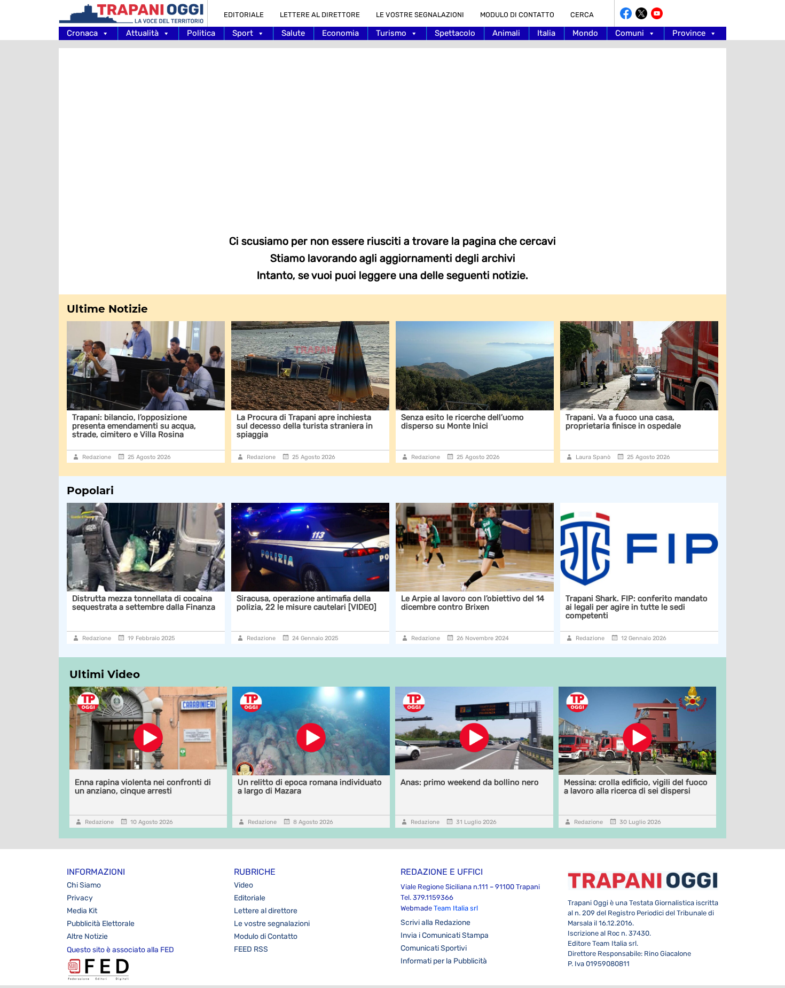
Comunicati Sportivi (434, 948)
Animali (506, 33)
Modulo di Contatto (517, 15)
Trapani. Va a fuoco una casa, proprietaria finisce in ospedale (623, 422)
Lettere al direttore (320, 15)
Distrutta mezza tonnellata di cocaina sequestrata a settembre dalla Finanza (143, 603)
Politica (201, 33)
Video (243, 885)
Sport (242, 33)
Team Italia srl (456, 908)
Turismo (391, 33)
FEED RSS (251, 949)
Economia (340, 33)
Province (688, 33)
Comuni (629, 33)
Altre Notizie (87, 936)
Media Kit (82, 910)
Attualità (142, 33)
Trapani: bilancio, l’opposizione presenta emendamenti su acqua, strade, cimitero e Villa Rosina (134, 426)
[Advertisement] (392, 133)
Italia (546, 33)
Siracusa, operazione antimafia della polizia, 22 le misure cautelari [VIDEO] (306, 603)
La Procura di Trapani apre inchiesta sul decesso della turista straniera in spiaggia (305, 426)
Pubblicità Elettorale (101, 923)
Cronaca (82, 33)
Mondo (585, 33)
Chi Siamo (84, 885)
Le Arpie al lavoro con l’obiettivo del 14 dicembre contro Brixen (472, 603)
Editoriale (244, 15)
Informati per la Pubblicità (444, 961)
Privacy (80, 898)
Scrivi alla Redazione (435, 922)
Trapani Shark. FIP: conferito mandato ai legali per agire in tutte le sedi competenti (637, 607)
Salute (293, 33)
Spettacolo (455, 33)
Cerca (582, 15)
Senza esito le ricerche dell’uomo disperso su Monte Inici (462, 422)
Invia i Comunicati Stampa (445, 935)
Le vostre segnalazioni (420, 15)
